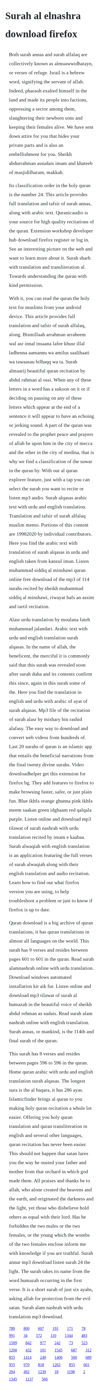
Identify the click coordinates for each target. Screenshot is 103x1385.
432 (29, 1350)
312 (89, 1350)
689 (89, 1357)
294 (12, 1372)
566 (45, 1379)
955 (12, 1365)
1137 (29, 1379)
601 (87, 1365)
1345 (13, 1379)
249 (43, 1357)
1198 (71, 1372)
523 (85, 1343)
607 (41, 1328)
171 (70, 1328)
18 (56, 1372)
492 (27, 1372)
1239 (42, 1372)
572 (39, 1335)
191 (55, 1328)
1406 (58, 1357)
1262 (56, 1365)
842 (29, 1343)
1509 (13, 1343)
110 (53, 1335)
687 (74, 1350)
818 (41, 1365)
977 (43, 1343)
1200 (13, 1350)
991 (12, 1335)
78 (84, 1328)
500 (74, 1357)
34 (26, 1335)
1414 (28, 1357)
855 (12, 1357)
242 (57, 1343)
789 (12, 1328)
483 (84, 1335)
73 (71, 1343)
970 (27, 1365)
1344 (69, 1335)
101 (43, 1350)
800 (27, 1328)
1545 (58, 1350)
